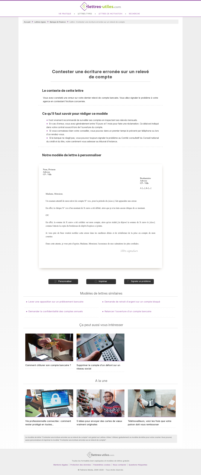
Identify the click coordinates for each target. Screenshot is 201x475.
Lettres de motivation (110, 13)
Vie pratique (65, 13)
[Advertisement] (100, 46)
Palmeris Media (86, 470)
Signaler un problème (141, 281)
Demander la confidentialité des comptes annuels (55, 311)
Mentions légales (60, 465)
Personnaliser (65, 281)
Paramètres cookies (101, 465)
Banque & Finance (58, 22)
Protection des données (80, 465)
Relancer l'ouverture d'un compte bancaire (128, 311)
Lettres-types (85, 13)
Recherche (134, 13)
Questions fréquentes (138, 465)
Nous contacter (119, 465)
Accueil (27, 22)
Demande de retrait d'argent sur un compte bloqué (132, 301)
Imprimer (103, 281)
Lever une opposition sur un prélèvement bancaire (55, 301)
